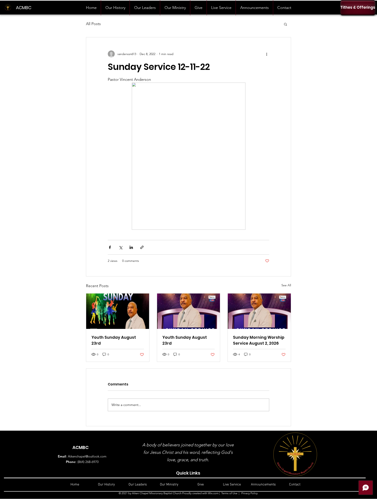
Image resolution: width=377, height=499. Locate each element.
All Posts (93, 23)
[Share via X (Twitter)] (120, 247)
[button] (285, 24)
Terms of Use (229, 493)
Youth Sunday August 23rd (113, 340)
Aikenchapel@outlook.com (87, 456)
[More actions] (266, 54)
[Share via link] (142, 247)
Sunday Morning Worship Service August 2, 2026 (258, 340)
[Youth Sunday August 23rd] (117, 311)
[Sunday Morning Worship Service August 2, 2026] (259, 311)
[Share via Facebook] (110, 247)
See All (286, 285)
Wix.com (213, 493)
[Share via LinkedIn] (131, 247)
